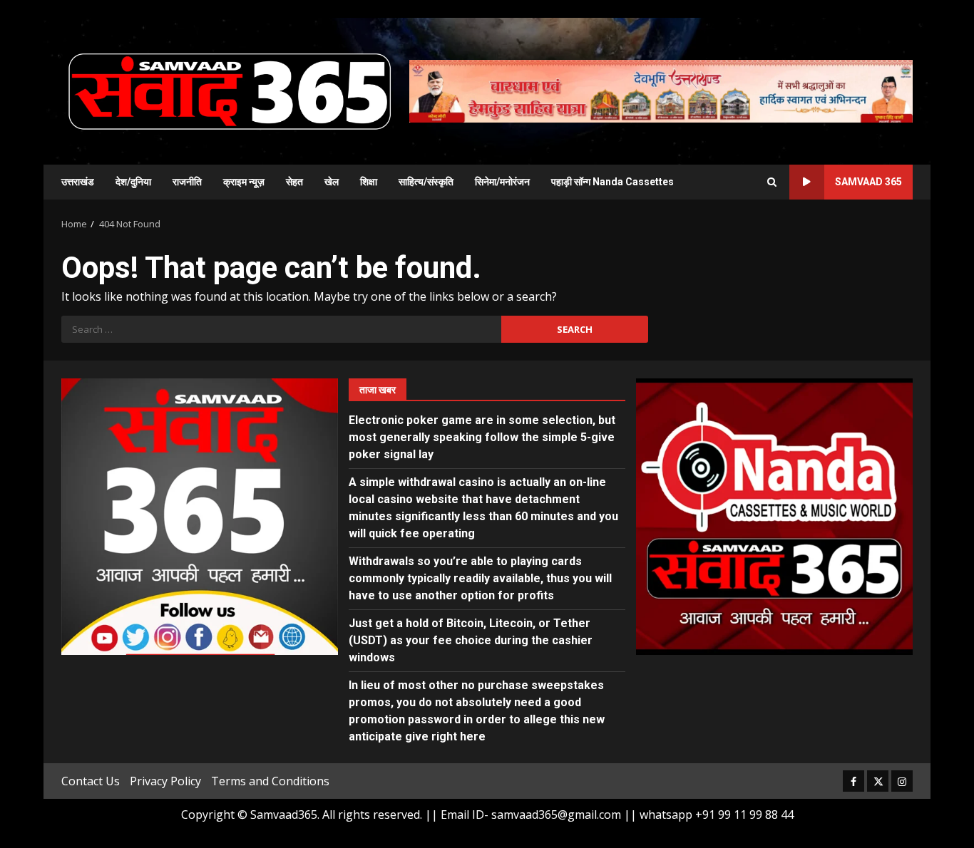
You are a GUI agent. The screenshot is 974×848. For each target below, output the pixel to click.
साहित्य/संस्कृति (426, 181)
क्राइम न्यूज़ (244, 181)
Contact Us (90, 781)
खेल (331, 181)
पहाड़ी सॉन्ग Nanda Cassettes (612, 181)
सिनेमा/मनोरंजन (502, 181)
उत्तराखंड (77, 181)
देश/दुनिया (133, 181)
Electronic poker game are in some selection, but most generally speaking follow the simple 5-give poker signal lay (482, 437)
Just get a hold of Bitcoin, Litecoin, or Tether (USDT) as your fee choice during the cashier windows (471, 640)
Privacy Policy (165, 781)
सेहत (294, 181)
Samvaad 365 (868, 181)
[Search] (771, 182)
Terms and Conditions (270, 781)
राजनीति (187, 181)
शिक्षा (368, 181)
